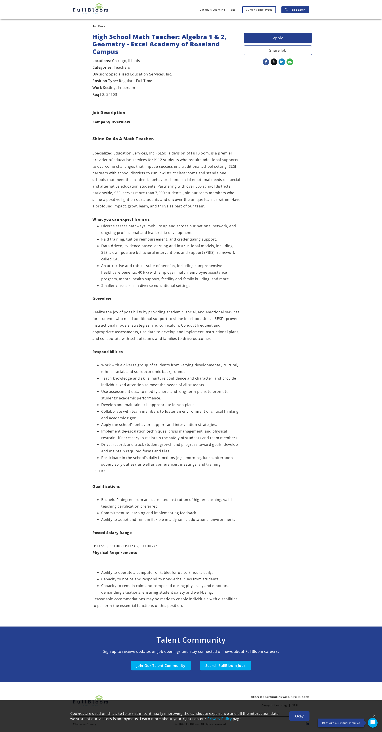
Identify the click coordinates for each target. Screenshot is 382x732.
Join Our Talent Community (160, 665)
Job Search (298, 9)
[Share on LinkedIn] (282, 62)
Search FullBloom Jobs (225, 665)
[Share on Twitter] (274, 62)
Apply (278, 38)
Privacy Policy (219, 718)
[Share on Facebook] (266, 62)
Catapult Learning (212, 9)
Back (101, 26)
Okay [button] (299, 716)
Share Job (277, 50)
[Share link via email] (290, 62)
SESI (234, 9)
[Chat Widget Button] (373, 723)
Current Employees (259, 9)
